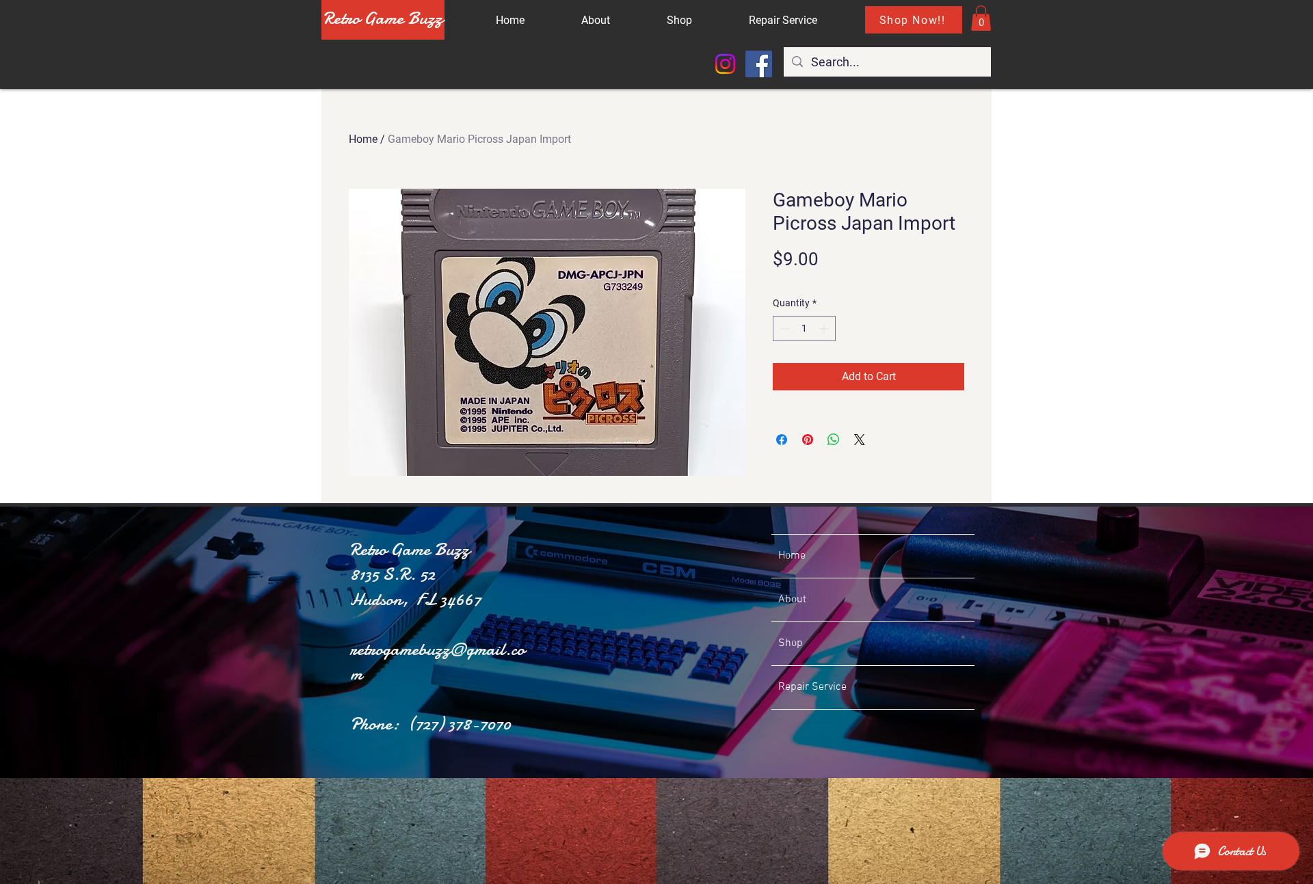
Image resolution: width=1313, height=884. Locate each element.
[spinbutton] (804, 328)
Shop (790, 643)
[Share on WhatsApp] (833, 439)
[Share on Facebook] (781, 439)
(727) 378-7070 (459, 724)
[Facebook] (758, 64)
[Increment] (825, 328)
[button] (981, 18)
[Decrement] (783, 328)
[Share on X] (859, 439)
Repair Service (812, 687)
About (792, 599)
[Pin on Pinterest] (807, 439)
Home (363, 139)
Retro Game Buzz (382, 18)
